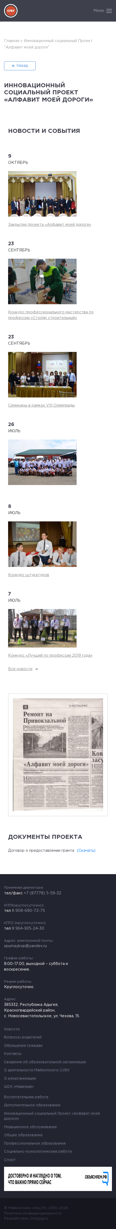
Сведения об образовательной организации (45, 1062)
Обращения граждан (23, 1045)
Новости (12, 1029)
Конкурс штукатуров (28, 575)
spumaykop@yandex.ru (25, 946)
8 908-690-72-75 (28, 910)
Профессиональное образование (35, 1143)
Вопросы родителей (23, 1037)
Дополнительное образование (32, 1105)
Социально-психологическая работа (38, 1151)
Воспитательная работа (26, 1097)
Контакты (13, 1053)
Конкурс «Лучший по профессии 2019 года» (50, 655)
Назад (22, 65)
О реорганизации (20, 1078)
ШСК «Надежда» (19, 1086)
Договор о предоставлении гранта (41, 850)
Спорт (10, 1159)
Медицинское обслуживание (30, 1127)
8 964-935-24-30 (28, 928)
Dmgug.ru (39, 1218)
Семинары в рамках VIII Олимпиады (41, 405)
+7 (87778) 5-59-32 (42, 893)
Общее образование (23, 1135)
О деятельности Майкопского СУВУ (37, 1070)
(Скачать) (86, 850)
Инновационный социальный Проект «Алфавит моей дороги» (52, 1116)
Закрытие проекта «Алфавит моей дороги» (49, 224)
